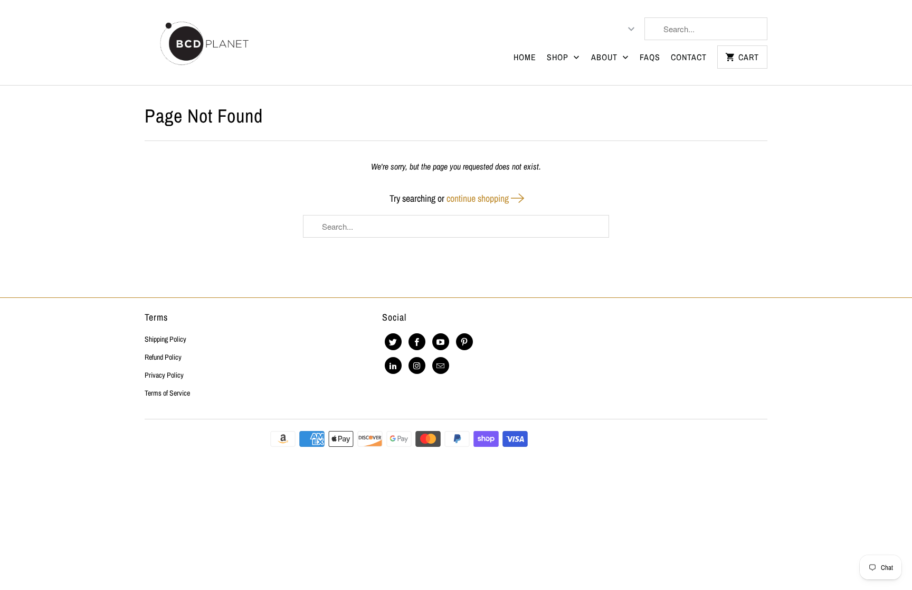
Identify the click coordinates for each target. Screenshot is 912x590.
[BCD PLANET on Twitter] (393, 341)
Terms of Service (167, 393)
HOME (525, 57)
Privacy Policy (164, 375)
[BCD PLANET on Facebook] (416, 341)
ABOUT (605, 57)
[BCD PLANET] (204, 42)
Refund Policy (163, 357)
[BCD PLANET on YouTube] (440, 341)
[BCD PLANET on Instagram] (416, 365)
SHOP (559, 57)
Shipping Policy (165, 339)
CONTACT (689, 57)
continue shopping (478, 198)
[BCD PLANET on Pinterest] (464, 341)
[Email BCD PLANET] (440, 365)
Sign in (586, 29)
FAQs (650, 57)
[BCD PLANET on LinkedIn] (393, 365)
